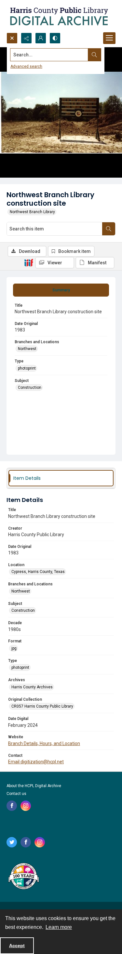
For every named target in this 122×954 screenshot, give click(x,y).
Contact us (16, 793)
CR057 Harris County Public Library (42, 706)
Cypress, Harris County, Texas (38, 571)
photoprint (27, 368)
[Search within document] (108, 228)
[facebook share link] (12, 805)
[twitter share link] (12, 842)
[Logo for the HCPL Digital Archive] (59, 16)
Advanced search (26, 66)
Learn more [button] (59, 927)
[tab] (61, 290)
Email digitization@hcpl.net (36, 761)
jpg (14, 648)
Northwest (27, 348)
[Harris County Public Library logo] (23, 876)
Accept (17, 945)
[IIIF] (28, 262)
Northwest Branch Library (32, 212)
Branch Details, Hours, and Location (44, 743)
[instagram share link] (25, 805)
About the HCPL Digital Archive (34, 786)
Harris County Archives (32, 687)
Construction (29, 387)
